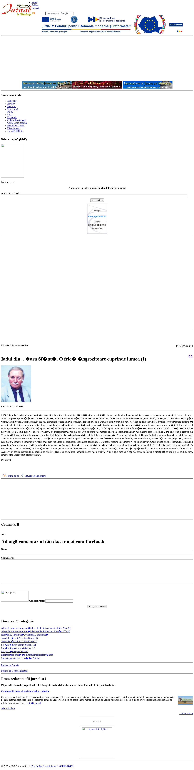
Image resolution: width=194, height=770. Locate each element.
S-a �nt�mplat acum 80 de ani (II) (18, 644)
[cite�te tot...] (34, 703)
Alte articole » (8, 708)
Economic (12, 117)
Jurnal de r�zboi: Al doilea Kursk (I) (19, 641)
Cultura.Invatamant (16, 120)
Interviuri (11, 106)
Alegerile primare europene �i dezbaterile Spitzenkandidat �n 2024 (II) (36, 628)
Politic (10, 112)
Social (10, 114)
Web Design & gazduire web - (51, 766)
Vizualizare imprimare (35, 475)
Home (34, 2)
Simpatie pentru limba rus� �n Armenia (21, 658)
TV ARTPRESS (15, 131)
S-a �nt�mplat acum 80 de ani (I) (18, 648)
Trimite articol (186, 713)
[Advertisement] (97, 58)
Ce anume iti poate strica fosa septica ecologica (25, 691)
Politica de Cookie (10, 665)
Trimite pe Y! (12, 475)
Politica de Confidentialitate (14, 670)
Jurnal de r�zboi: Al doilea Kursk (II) (19, 638)
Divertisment (13, 128)
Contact (35, 8)
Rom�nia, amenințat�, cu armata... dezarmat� (24, 634)
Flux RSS (40, 13)
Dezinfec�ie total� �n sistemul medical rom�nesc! (27, 654)
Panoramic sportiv (16, 125)
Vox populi (12, 109)
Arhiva (35, 5)
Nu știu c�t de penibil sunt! (14, 651)
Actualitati (12, 101)
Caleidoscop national (17, 123)
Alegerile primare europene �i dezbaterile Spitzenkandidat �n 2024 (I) (35, 631)
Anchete (11, 103)
